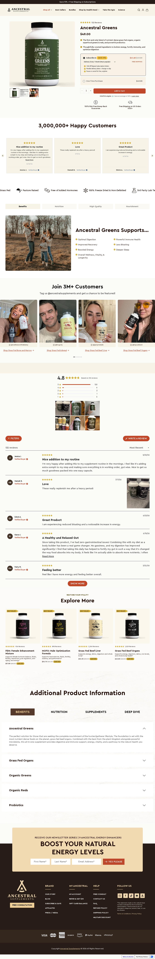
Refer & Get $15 (76, 899)
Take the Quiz (109, 10)
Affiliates (50, 908)
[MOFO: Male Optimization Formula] (59, 626)
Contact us (99, 899)
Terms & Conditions (124, 913)
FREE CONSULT (99, 894)
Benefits (23, 711)
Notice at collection (128, 956)
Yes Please (115, 862)
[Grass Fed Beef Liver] (95, 626)
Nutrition (59, 711)
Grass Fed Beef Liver (89, 651)
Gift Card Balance (78, 903)
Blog (47, 899)
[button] (139, 10)
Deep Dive (132, 711)
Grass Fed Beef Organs (127, 651)
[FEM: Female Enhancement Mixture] (22, 626)
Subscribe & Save (53, 903)
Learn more (135, 96)
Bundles (72, 10)
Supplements (95, 711)
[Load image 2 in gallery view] (24, 92)
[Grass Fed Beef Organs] (132, 626)
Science (121, 10)
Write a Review (139, 439)
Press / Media (51, 913)
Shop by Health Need (88, 10)
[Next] (152, 155)
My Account (75, 894)
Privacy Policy (136, 913)
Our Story (50, 894)
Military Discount (102, 917)
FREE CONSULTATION (22, 905)
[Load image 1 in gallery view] (14, 92)
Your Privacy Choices (142, 956)
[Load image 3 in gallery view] (34, 92)
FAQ (95, 903)
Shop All (46, 10)
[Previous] (2, 155)
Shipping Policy (100, 913)
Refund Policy (100, 908)
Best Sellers (60, 10)
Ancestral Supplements (70, 949)
